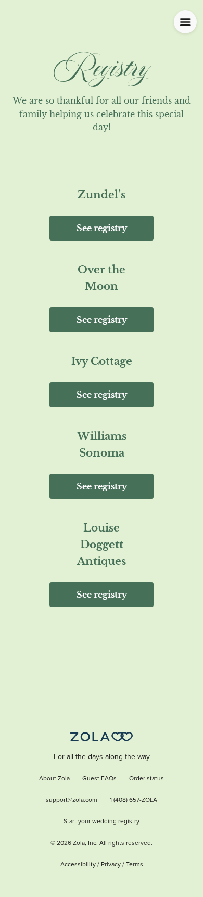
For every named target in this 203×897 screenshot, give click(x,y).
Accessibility (78, 865)
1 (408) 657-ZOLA (133, 800)
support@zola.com (71, 800)
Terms (134, 865)
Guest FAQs (99, 779)
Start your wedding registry (101, 821)
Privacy (111, 865)
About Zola (54, 779)
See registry (102, 228)
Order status (146, 779)
